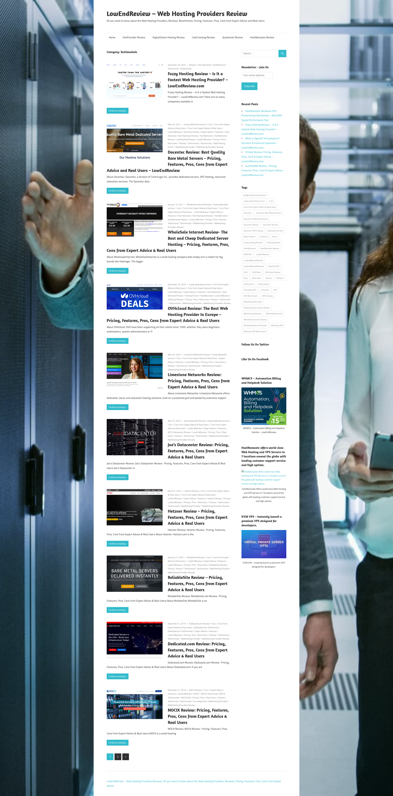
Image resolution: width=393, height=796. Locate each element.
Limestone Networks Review (197, 354)
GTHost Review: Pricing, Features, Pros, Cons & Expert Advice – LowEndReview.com (262, 156)
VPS (275, 289)
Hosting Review (273, 242)
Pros (223, 139)
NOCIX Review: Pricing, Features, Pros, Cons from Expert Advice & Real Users (198, 716)
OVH (246, 272)
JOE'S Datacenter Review (179, 432)
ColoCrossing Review (203, 37)
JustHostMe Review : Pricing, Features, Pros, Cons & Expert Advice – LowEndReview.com (263, 170)
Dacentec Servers (270, 224)
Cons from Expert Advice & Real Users (200, 208)
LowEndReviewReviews (254, 266)
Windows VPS (277, 325)
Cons (210, 124)
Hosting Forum (191, 295)
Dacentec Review (191, 131)
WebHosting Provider (185, 147)
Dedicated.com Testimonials (180, 631)
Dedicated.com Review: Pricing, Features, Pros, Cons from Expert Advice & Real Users (198, 650)
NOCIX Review (195, 690)
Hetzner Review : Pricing (219, 498)
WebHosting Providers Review (210, 147)
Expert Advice (207, 131)
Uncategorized (199, 701)
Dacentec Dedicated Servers (256, 218)
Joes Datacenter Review (195, 420)
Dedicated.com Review (199, 623)
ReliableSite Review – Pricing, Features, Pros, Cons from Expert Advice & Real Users (198, 583)
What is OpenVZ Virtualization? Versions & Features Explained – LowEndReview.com (260, 143)
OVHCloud (256, 272)
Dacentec (248, 212)
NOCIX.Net (186, 697)
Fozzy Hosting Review (253, 242)
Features (219, 131)
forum (274, 236)
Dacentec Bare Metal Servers (269, 212)
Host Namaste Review (188, 135)
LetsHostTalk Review (185, 139)
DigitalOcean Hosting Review (169, 37)
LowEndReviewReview (253, 260)
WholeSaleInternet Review (255, 325)
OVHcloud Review (176, 299)
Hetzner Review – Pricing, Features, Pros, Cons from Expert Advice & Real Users (198, 517)
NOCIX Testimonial (209, 693)
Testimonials (186, 68)
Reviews (280, 278)
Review (192, 64)
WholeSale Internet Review (199, 204)
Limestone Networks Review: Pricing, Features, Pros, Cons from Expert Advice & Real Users (199, 380)
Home (112, 37)
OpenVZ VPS (273, 266)
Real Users (173, 143)
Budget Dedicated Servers (255, 195)
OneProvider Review (134, 37)
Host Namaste (204, 64)
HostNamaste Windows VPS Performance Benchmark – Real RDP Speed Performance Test (261, 115)
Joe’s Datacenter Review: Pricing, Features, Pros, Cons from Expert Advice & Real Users (198, 451)
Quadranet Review (232, 37)
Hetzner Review (192, 490)
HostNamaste (219, 64)
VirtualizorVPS (250, 289)
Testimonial (173, 68)
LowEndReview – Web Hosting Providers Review (177, 13)
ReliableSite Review (196, 557)
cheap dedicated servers (195, 124)
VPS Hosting (267, 295)
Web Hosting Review (253, 313)
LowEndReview (204, 139)
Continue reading (117, 110)
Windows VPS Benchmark (255, 331)
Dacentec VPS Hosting (253, 230)
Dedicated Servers (275, 230)
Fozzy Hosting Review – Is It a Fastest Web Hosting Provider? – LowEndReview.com (198, 80)
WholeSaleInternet (274, 313)
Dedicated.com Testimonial (206, 627)
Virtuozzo (265, 289)
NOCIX (196, 693)
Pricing (216, 139)
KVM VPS (248, 254)
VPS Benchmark (250, 295)
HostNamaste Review (262, 37)
